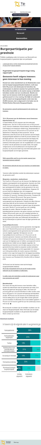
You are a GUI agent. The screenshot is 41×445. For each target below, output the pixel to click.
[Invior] (6, 442)
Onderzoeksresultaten (20, 15)
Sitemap (16, 442)
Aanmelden (21, 38)
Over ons (13, 12)
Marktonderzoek (25, 12)
